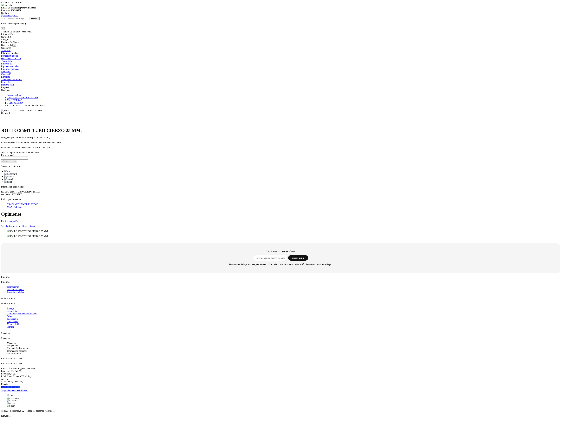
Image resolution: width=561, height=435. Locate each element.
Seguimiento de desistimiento (14, 390)
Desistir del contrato (10, 387)
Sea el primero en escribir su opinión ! (18, 226)
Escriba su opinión (9, 221)
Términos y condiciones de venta (22, 313)
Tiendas (10, 327)
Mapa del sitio (13, 324)
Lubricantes (6, 63)
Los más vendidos (15, 292)
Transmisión (6, 61)
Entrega (10, 308)
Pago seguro (12, 319)
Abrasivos (6, 50)
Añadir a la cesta (8, 161)
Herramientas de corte (11, 58)
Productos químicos (10, 69)
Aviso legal (12, 311)
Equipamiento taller (10, 66)
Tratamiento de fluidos (11, 79)
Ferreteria (5, 82)
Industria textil (7, 84)
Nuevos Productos (15, 289)
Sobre (9, 316)
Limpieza (5, 77)
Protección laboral (9, 56)
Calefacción (6, 74)
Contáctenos (12, 321)
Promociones (13, 287)
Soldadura (6, 71)
